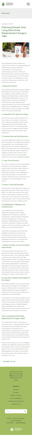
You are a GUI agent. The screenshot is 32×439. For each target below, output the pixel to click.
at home (23, 168)
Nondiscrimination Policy (16, 401)
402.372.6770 (17, 378)
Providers (16, 392)
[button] (28, 4)
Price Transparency (16, 398)
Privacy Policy (10, 422)
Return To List (9, 361)
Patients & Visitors (16, 395)
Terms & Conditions (20, 422)
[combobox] (14, 411)
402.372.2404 (18, 376)
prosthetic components (11, 98)
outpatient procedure (23, 157)
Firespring (18, 420)
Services (16, 389)
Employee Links (16, 404)
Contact (16, 380)
